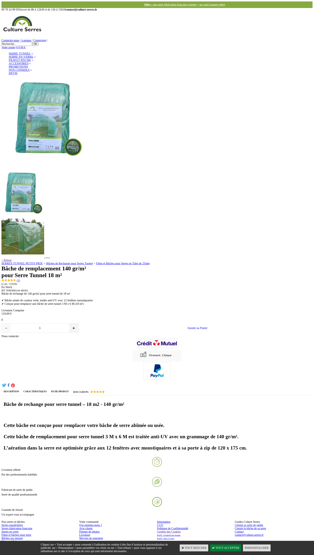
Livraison (84, 534)
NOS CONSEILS (19, 69)
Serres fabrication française (16, 528)
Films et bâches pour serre (16, 534)
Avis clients (85, 528)
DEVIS (13, 73)
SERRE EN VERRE (21, 56)
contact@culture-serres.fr (249, 534)
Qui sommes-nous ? (90, 525)
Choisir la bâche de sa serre (250, 528)
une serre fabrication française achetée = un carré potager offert (157, 4)
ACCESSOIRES (19, 63)
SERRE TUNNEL (20, 53)
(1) (18, 280)
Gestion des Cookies (169, 531)
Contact (239, 531)
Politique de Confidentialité (172, 528)
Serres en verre (10, 531)
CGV (160, 525)
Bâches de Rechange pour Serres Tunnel (69, 263)
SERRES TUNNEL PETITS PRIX (22, 263)
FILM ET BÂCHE (20, 60)
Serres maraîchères (12, 525)
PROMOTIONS (18, 66)
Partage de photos (89, 531)
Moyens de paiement (91, 538)
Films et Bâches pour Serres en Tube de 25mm (123, 263)
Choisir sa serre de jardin (249, 525)
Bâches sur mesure (12, 538)
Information (163, 521)
